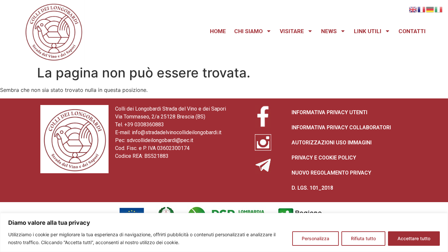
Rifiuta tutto (363, 238)
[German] (430, 9)
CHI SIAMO (248, 31)
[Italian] (439, 9)
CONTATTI (412, 31)
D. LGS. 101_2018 (312, 188)
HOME (218, 31)
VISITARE (292, 31)
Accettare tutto (413, 238)
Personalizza (315, 238)
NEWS (329, 31)
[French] (421, 9)
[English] (413, 9)
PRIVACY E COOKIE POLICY (324, 158)
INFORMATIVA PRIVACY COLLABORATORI (341, 127)
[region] (224, 232)
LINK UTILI (367, 31)
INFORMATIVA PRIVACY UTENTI (329, 112)
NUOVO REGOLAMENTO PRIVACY (331, 173)
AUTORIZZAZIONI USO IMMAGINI (332, 142)
